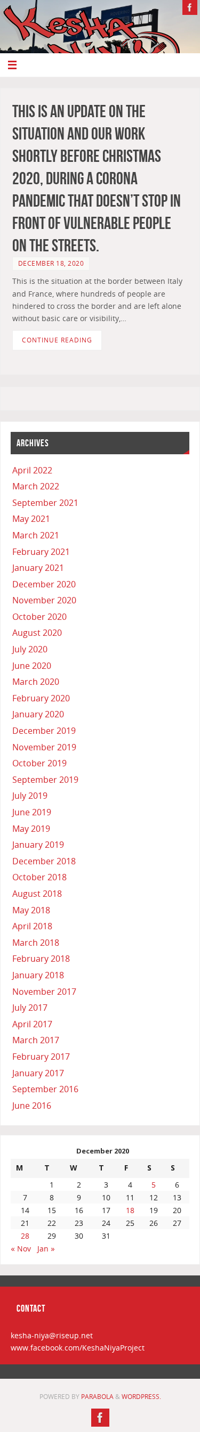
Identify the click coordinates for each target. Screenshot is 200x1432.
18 (130, 1210)
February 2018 (41, 958)
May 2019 (31, 828)
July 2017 (29, 1007)
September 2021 (45, 503)
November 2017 (44, 991)
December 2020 (44, 584)
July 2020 (29, 649)
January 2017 (38, 1073)
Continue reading (57, 340)
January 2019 (38, 844)
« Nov (21, 1248)
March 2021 (35, 535)
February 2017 (41, 1056)
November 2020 (44, 600)
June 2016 (31, 1105)
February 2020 (41, 698)
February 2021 (41, 552)
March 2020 (35, 682)
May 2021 (31, 519)
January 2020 (38, 714)
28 (25, 1236)
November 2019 (44, 747)
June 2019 (31, 812)
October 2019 (39, 763)
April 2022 (32, 470)
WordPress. (141, 1396)
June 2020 (31, 666)
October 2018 (39, 877)
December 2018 (44, 861)
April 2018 (32, 926)
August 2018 (37, 893)
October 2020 (39, 617)
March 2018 (35, 942)
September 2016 (45, 1089)
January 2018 (38, 975)
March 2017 (35, 1040)
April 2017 (32, 1024)
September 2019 (45, 779)
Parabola (97, 1396)
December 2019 (44, 731)
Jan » (46, 1248)
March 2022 (35, 486)
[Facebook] (189, 7)
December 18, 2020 (51, 263)
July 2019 (29, 795)
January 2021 (38, 568)
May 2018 (31, 910)
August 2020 (37, 633)
